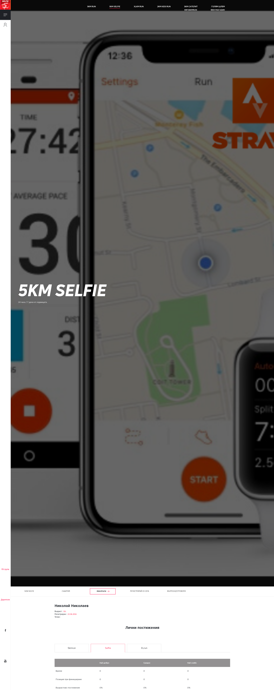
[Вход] (5, 25)
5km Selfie (114, 6)
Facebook (5, 630)
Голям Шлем (218, 6)
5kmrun (72, 648)
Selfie (108, 648)
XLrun (144, 648)
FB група (5, 569)
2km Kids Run (164, 6)
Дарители (5, 600)
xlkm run (139, 6)
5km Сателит (191, 6)
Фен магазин (218, 10)
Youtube (5, 660)
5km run (91, 6)
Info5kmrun (190, 10)
